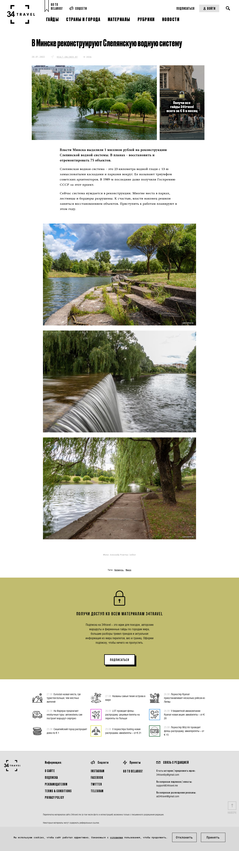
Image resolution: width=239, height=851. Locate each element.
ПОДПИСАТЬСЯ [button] (119, 660)
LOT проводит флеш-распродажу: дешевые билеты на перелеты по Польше (122, 714)
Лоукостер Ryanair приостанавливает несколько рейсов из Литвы (184, 698)
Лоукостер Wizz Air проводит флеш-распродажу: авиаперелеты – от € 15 (184, 731)
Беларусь (118, 570)
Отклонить (184, 837)
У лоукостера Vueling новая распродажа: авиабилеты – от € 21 (123, 730)
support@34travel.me (167, 785)
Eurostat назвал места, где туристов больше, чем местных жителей (64, 698)
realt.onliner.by (67, 56)
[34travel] (21, 14)
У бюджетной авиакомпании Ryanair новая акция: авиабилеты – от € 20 (184, 714)
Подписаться (185, 8)
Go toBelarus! (57, 6)
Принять (213, 837)
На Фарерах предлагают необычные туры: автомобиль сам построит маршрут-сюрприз (64, 714)
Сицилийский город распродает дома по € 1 (67, 730)
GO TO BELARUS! (133, 771)
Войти (211, 8)
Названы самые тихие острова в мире (125, 697)
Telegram (97, 791)
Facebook (97, 777)
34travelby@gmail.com (167, 774)
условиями (116, 837)
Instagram (97, 771)
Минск (128, 570)
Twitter (96, 784)
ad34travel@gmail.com (167, 796)
